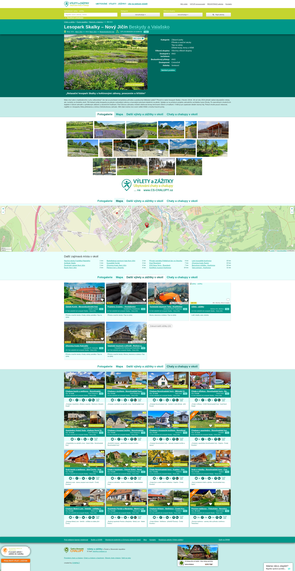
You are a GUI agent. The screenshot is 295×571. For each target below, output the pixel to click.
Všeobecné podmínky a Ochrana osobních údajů (123, 540)
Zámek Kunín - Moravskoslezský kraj (82, 307)
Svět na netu (126, 558)
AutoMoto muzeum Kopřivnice (160, 268)
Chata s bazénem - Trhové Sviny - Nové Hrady (128, 470)
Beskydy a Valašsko (96, 22)
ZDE (97, 400)
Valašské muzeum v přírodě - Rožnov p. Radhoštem (130, 346)
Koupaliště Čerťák (113, 263)
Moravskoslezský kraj (107, 32)
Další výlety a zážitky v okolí (144, 114)
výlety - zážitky (197, 307)
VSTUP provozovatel (197, 4)
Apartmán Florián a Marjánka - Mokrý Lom (126, 509)
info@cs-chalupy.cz (100, 551)
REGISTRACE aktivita (215, 4)
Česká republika (82, 22)
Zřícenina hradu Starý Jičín (116, 265)
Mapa (119, 114)
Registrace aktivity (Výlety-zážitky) (171, 540)
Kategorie (124, 11)
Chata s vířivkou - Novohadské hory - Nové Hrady (213, 391)
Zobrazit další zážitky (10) (160, 326)
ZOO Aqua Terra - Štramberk (159, 265)
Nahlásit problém (168, 70)
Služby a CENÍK (96, 540)
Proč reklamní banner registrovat (76, 540)
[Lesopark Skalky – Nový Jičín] (80, 129)
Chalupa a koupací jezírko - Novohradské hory (128, 430)
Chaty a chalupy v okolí (182, 114)
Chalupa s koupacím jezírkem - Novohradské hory (171, 430)
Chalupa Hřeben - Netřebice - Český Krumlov (169, 509)
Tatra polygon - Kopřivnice (201, 268)
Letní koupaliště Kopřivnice (201, 261)
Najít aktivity (219, 15)
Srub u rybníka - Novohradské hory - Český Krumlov (214, 470)
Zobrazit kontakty (96, 386)
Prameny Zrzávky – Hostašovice (122, 307)
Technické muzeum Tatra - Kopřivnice (165, 307)
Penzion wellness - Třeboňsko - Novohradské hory (213, 509)
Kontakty (229, 4)
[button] (147, 225)
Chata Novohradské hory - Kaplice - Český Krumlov (172, 470)
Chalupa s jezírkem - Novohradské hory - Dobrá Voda (131, 391)
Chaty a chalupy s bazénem (94, 558)
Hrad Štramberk (155, 263)
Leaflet (272, 251)
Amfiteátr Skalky (70, 263)
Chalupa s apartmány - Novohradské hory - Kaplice (213, 430)
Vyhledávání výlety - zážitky (74, 11)
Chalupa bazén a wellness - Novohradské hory (86, 391)
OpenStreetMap (282, 251)
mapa (146, 31)
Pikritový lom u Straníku (115, 268)
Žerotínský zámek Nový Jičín (74, 265)
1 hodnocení (142, 414)
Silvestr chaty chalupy (113, 558)
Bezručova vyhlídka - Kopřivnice (203, 265)
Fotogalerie (104, 114)
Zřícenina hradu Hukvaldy (77, 346)
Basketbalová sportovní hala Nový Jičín (121, 261)
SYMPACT (76, 563)
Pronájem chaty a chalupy (73, 558)
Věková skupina (169, 11)
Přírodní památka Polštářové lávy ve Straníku (165, 261)
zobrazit (135, 84)
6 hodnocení (142, 375)
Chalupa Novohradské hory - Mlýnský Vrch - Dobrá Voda (174, 391)
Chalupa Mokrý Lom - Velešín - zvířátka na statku (87, 509)
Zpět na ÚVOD (224, 540)
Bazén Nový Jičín (70, 268)
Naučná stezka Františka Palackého (77, 261)
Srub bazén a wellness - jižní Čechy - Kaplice (85, 470)
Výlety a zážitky (69, 22)
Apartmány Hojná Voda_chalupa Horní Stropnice (87, 430)
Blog (145, 540)
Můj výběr (184, 4)
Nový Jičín (79, 32)
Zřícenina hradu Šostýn (200, 263)
